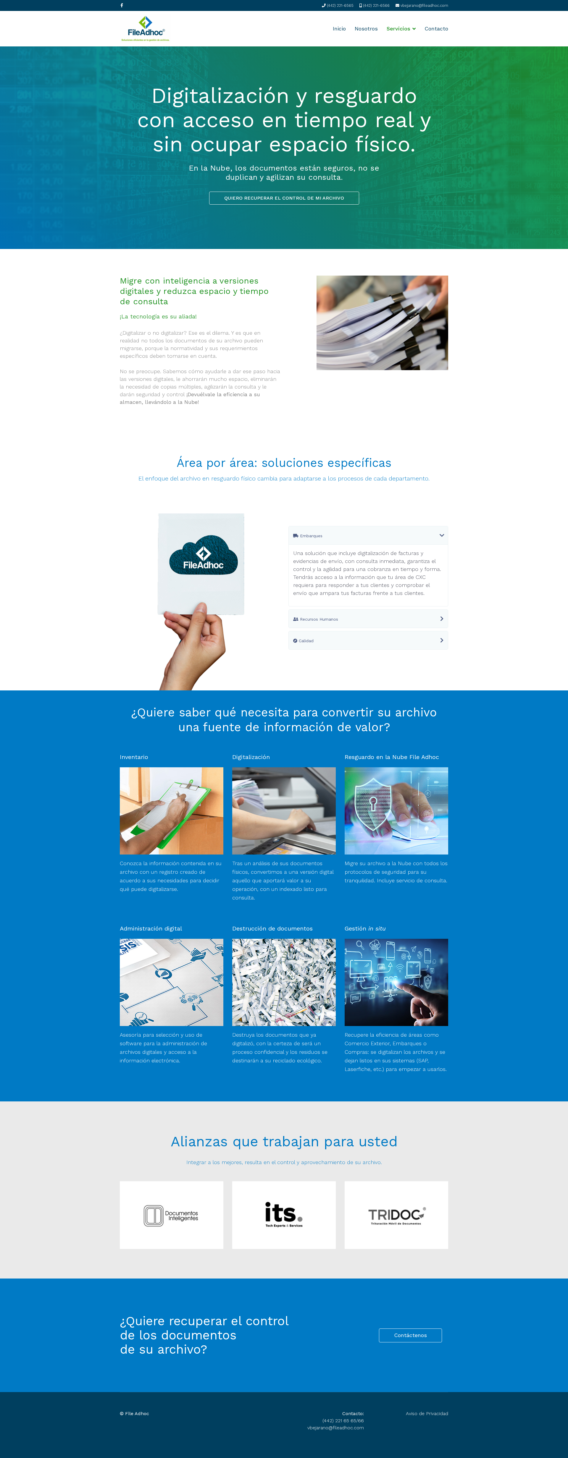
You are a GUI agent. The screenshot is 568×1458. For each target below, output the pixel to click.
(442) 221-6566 (376, 5)
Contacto (436, 28)
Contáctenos (410, 1335)
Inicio (339, 28)
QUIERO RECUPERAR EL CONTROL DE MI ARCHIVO (284, 198)
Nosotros (366, 28)
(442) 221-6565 (340, 5)
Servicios (398, 28)
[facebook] (121, 5)
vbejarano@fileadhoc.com (424, 5)
